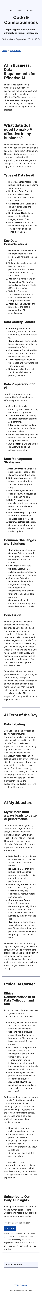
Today (12, 10)
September (15, 50)
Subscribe (28, 10)
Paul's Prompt (15, 1264)
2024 (4, 50)
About (19, 10)
